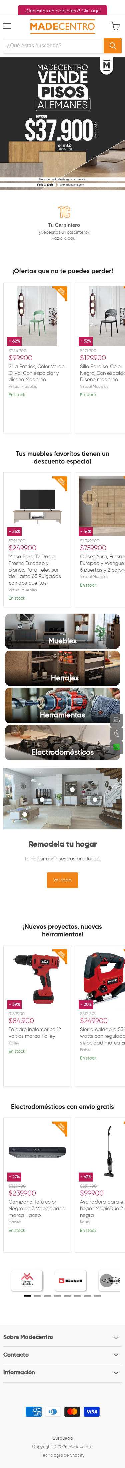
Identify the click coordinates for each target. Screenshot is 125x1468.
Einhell (85, 1050)
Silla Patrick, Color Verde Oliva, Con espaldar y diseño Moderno (37, 373)
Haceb (15, 1222)
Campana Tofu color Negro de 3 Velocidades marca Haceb (37, 1209)
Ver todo (62, 880)
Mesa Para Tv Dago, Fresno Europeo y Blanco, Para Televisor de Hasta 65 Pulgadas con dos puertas (35, 570)
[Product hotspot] (25, 814)
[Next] (106, 1280)
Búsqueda (63, 1438)
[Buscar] (113, 45)
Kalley (14, 1043)
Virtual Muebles (23, 387)
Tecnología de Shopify (63, 1455)
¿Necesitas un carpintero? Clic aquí (63, 11)
